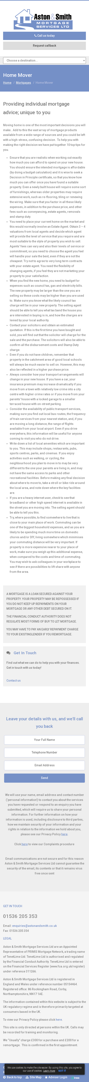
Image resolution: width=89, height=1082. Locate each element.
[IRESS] (75, 1077)
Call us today (46, 35)
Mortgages (23, 82)
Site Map (35, 1077)
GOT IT (62, 1070)
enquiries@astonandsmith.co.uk (34, 925)
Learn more (49, 1070)
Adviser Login (57, 1077)
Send (44, 778)
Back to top (14, 1077)
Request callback (44, 45)
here (64, 834)
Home (7, 82)
